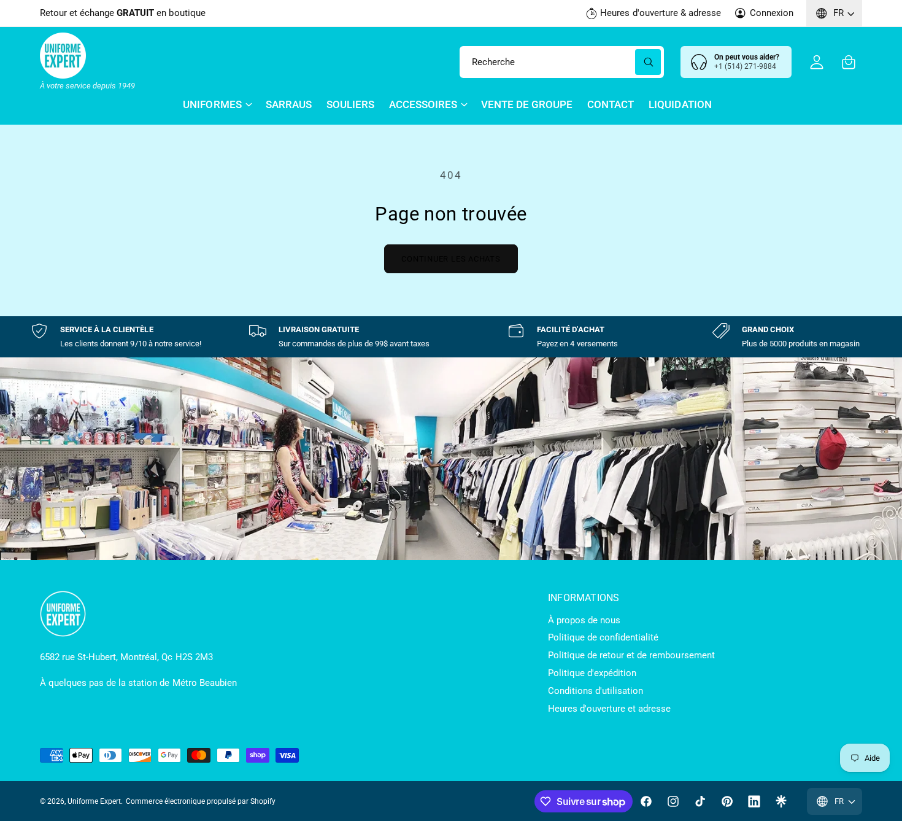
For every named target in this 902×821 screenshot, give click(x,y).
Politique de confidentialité (603, 637)
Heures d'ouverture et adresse (609, 708)
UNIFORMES (212, 104)
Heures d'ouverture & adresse (660, 12)
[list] (451, 336)
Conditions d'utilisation (595, 690)
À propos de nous (584, 620)
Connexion (771, 12)
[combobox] (562, 62)
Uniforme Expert (94, 801)
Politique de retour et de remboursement (631, 655)
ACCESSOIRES (423, 104)
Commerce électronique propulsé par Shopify (201, 801)
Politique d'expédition (592, 673)
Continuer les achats (451, 258)
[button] (849, 62)
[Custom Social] (781, 801)
